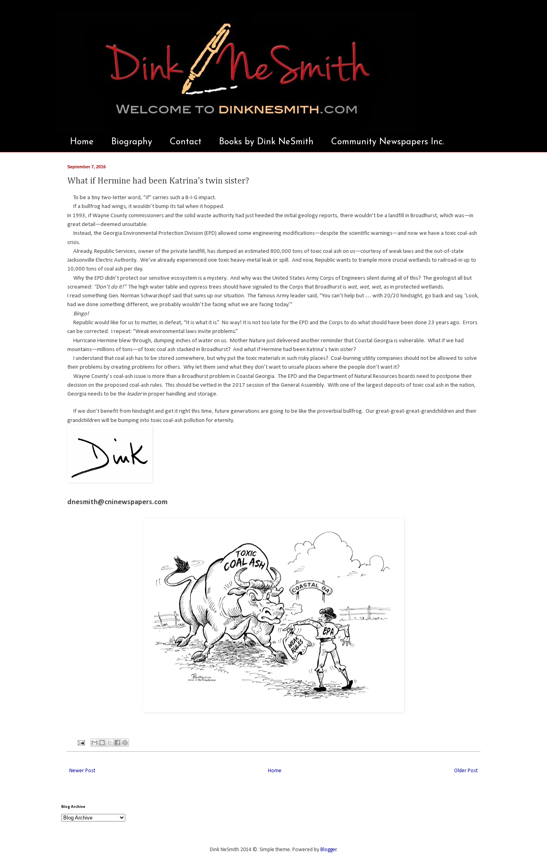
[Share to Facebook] (117, 743)
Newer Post (82, 770)
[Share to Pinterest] (125, 743)
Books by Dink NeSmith (266, 142)
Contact (185, 142)
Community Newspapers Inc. (387, 142)
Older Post (466, 770)
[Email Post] (80, 742)
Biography (131, 142)
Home (82, 142)
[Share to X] (110, 743)
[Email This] (94, 743)
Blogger (328, 849)
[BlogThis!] (102, 743)
